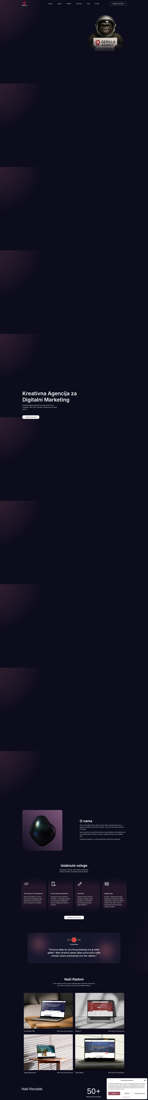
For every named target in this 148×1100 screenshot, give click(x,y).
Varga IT (78, 1031)
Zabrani (127, 1093)
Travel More (79, 1072)
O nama (50, 3)
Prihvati (114, 1093)
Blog (88, 3)
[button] (145, 1080)
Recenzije (79, 3)
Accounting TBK (29, 1031)
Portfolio (69, 3)
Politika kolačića (126, 1097)
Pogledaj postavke (140, 1093)
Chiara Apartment (30, 1072)
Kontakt (97, 3)
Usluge (59, 3)
